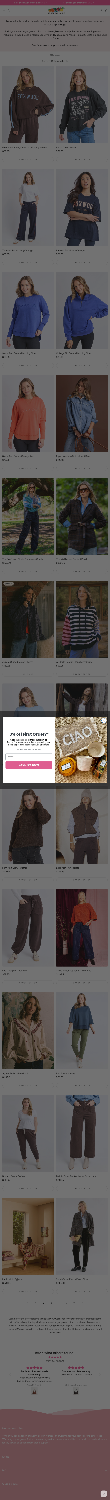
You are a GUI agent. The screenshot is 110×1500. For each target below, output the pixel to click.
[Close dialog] (104, 720)
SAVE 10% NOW (29, 765)
